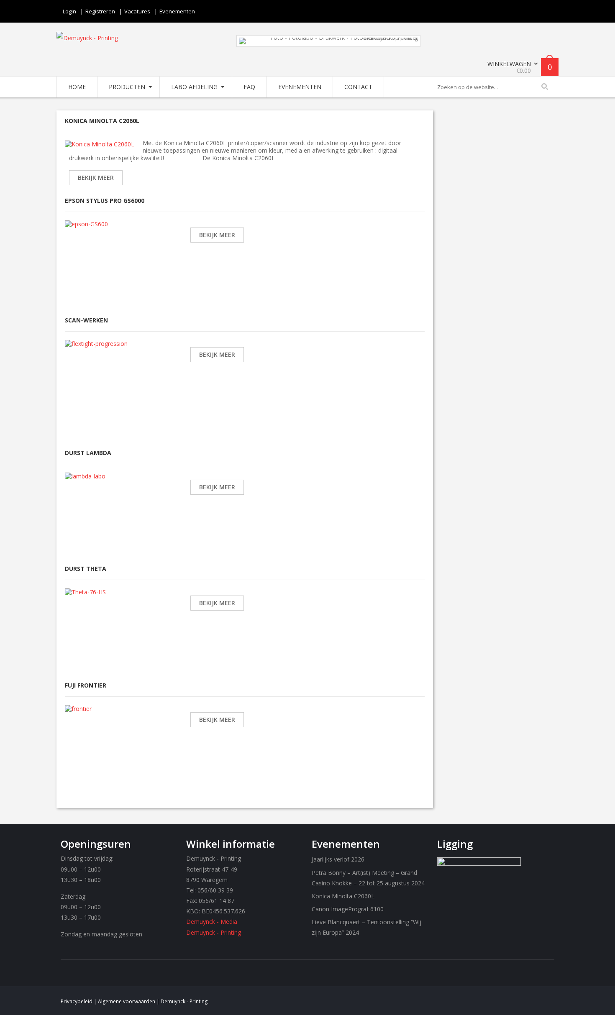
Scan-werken (86, 320)
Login (69, 11)
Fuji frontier (85, 685)
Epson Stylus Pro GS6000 (104, 201)
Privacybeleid (76, 1001)
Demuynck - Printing (213, 932)
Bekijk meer (96, 178)
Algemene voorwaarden (126, 1001)
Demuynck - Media (211, 922)
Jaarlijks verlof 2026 (338, 859)
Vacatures (137, 11)
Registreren (100, 11)
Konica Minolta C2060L (102, 121)
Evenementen (177, 11)
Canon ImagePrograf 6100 (348, 909)
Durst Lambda (88, 453)
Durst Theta (85, 569)
